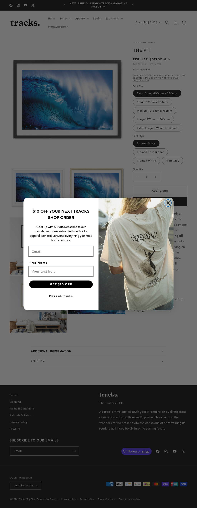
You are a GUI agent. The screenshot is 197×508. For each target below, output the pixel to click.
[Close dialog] (168, 203)
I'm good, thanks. (61, 296)
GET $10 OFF (61, 284)
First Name (38, 262)
